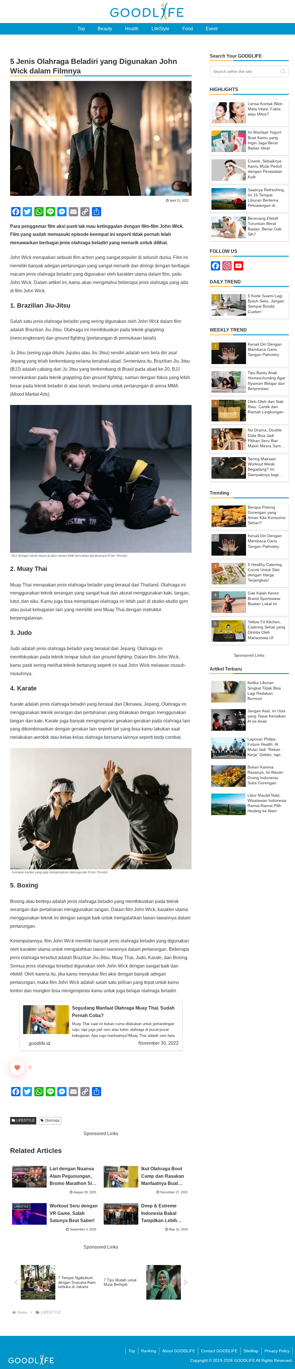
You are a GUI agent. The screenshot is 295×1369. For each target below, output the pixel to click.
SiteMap (250, 1351)
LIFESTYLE (25, 1120)
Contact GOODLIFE (219, 1351)
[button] (283, 71)
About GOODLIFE (178, 1351)
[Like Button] (17, 1068)
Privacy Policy (277, 1351)
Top (131, 1351)
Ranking (148, 1351)
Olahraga (52, 1120)
